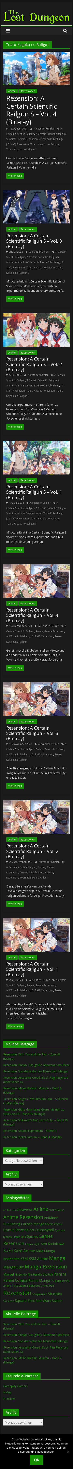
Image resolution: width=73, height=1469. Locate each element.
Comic (49, 1224)
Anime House (56, 1209)
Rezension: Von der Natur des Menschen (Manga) (35, 1071)
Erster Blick (19, 1237)
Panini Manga (39, 1280)
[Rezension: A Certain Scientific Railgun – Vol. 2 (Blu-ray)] (36, 802)
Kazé (8, 1250)
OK (36, 1459)
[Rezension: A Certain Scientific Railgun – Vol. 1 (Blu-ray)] (36, 920)
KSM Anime (38, 1258)
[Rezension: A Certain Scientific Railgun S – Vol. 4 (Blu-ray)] (36, 54)
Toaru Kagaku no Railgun (44, 144)
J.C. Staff (10, 144)
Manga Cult (13, 1266)
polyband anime (38, 1285)
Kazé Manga (45, 1250)
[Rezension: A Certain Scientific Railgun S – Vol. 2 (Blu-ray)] (36, 316)
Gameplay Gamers (15, 1386)
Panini (60, 1274)
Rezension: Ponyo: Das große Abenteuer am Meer (36, 1065)
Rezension (23, 144)
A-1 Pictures (9, 1210)
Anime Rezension (28, 139)
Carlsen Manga (32, 1224)
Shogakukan (39, 1294)
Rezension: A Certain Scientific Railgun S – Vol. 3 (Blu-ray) (34, 240)
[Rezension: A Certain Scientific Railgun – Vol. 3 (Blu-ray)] (36, 684)
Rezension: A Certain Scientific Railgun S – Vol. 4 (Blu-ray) (31, 110)
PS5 (51, 1285)
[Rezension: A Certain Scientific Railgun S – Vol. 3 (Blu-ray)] (36, 192)
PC (52, 1281)
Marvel (8, 1274)
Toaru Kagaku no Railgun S (21, 149)
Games (32, 1236)
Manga (57, 1258)
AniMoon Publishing (50, 139)
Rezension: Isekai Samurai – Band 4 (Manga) (32, 1137)
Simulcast (8, 1301)
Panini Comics (15, 1280)
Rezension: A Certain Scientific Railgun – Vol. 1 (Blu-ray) (32, 969)
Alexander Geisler (44, 128)
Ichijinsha (30, 1244)
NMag (7, 1392)
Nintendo (21, 1274)
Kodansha (11, 1258)
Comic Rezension (18, 1229)
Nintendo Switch (40, 1274)
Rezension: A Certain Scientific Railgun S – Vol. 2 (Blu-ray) (34, 364)
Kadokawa (56, 1243)
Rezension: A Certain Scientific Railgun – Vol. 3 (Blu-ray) (32, 733)
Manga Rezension (46, 1266)
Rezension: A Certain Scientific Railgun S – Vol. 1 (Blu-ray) (34, 491)
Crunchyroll (44, 1230)
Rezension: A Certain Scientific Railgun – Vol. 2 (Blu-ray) (32, 851)
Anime (12, 91)
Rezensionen (27, 91)
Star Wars (43, 1300)
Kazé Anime (24, 1250)
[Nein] (68, 1452)
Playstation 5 (20, 1285)
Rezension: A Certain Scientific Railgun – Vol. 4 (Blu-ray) (32, 615)
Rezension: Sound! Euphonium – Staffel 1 (30, 1131)
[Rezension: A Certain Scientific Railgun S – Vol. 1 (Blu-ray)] (36, 443)
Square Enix (25, 1300)
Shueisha (55, 1294)
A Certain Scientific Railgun (21, 867)
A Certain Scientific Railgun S (43, 257)
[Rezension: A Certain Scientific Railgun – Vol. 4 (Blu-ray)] (36, 566)
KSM (24, 1258)
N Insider (9, 1399)
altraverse (24, 1209)
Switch (57, 1300)
